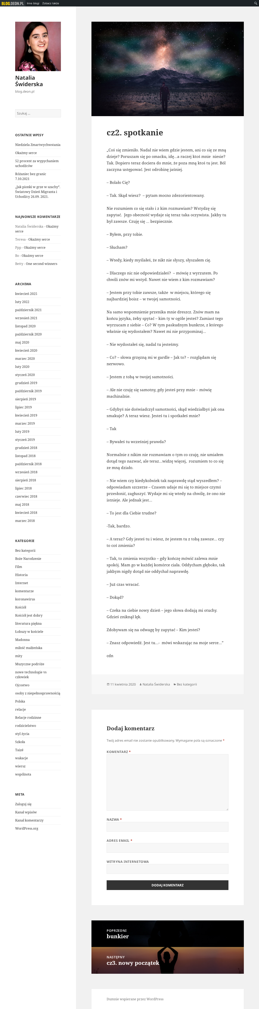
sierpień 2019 (25, 399)
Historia (21, 575)
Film (18, 566)
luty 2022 (22, 302)
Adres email (119, 840)
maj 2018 (22, 504)
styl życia (22, 734)
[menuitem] (12, 3)
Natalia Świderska (29, 81)
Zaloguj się (23, 804)
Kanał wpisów (26, 812)
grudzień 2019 (26, 383)
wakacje (21, 758)
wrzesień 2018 (26, 472)
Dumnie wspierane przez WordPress (135, 999)
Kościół (20, 607)
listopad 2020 (25, 326)
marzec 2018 (25, 520)
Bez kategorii (25, 550)
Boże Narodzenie (28, 558)
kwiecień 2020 (26, 350)
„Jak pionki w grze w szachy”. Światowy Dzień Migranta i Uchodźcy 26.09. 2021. (37, 192)
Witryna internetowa (128, 861)
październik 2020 (28, 334)
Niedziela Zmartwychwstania (38, 144)
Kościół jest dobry (28, 615)
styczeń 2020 (25, 375)
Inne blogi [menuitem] (33, 3)
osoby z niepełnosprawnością (37, 693)
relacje (20, 709)
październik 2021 (28, 310)
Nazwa (114, 819)
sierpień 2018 (25, 480)
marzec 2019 (25, 423)
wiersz (20, 766)
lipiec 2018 (23, 488)
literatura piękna (28, 623)
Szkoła (20, 742)
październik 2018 (28, 464)
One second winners (41, 263)
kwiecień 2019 (26, 415)
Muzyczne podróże (29, 664)
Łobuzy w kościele (29, 631)
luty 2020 (22, 366)
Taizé (19, 750)
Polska (20, 701)
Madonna (22, 639)
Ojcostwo (22, 685)
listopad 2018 (25, 456)
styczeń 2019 (25, 439)
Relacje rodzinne (28, 717)
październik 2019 (28, 391)
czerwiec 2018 (26, 496)
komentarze (24, 591)
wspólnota (23, 774)
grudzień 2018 (26, 448)
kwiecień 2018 (26, 512)
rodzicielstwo (25, 725)
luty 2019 (22, 431)
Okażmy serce (26, 153)
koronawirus (25, 599)
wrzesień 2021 (26, 318)
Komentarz (119, 752)
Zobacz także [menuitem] (50, 3)
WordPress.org (26, 828)
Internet (21, 583)
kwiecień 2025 (26, 293)
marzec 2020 (25, 358)
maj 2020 (22, 342)
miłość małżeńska (28, 648)
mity (18, 656)
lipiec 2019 (23, 407)
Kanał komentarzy (29, 820)
